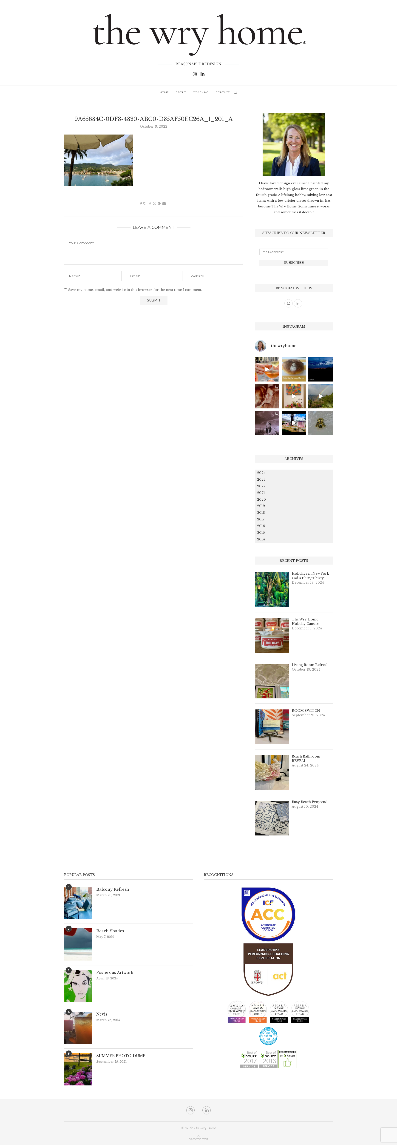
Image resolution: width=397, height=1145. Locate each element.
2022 (261, 486)
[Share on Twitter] (154, 203)
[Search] (235, 92)
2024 (261, 473)
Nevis (101, 1014)
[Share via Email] (164, 203)
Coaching (201, 92)
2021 (261, 493)
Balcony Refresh (112, 889)
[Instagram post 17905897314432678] (320, 369)
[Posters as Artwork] (78, 986)
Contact (223, 92)
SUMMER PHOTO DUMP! (121, 1055)
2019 (261, 506)
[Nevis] (78, 1028)
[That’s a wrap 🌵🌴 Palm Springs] (320, 396)
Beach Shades (110, 931)
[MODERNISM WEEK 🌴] (294, 423)
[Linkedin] (202, 74)
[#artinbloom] (294, 396)
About (181, 92)
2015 (261, 533)
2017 (260, 519)
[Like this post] (144, 203)
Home (164, 92)
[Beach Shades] (78, 944)
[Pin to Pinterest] (159, 203)
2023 (261, 479)
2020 (261, 499)
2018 (261, 513)
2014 (261, 539)
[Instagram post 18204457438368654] (267, 369)
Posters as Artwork (114, 972)
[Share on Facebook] (150, 203)
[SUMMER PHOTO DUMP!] (78, 1069)
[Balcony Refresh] (78, 903)
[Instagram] (195, 74)
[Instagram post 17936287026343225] (294, 369)
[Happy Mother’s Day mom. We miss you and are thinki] (267, 396)
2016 (261, 526)
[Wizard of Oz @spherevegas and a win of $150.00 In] (267, 423)
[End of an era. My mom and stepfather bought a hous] (320, 423)
